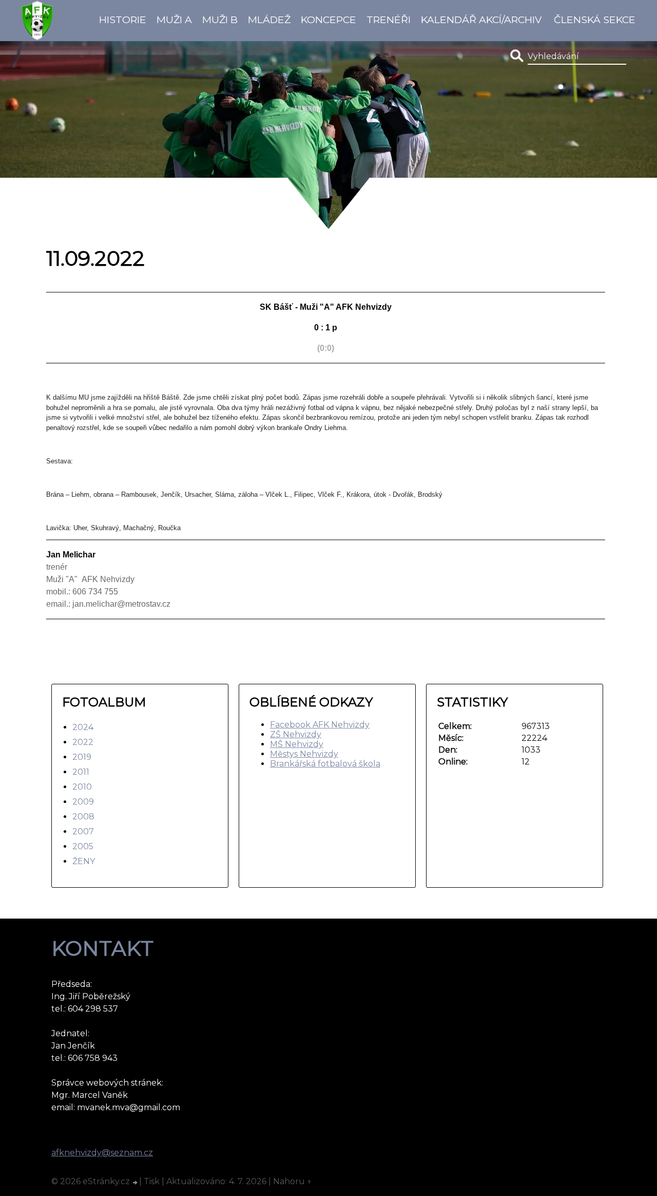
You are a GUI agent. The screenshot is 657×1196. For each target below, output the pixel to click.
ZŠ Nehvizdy (295, 734)
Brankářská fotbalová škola (325, 764)
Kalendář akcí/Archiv (481, 19)
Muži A (174, 19)
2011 (80, 772)
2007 (83, 831)
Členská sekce (594, 19)
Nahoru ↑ (292, 1181)
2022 (82, 742)
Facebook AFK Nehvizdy (320, 725)
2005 (82, 846)
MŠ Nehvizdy (296, 744)
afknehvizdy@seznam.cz (102, 1152)
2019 (81, 757)
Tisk (152, 1181)
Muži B (220, 19)
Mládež (269, 19)
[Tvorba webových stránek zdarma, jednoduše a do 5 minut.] (135, 1182)
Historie (122, 19)
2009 (83, 802)
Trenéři (388, 19)
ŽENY (83, 861)
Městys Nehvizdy (304, 754)
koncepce (328, 19)
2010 (82, 787)
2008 (83, 816)
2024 (82, 727)
